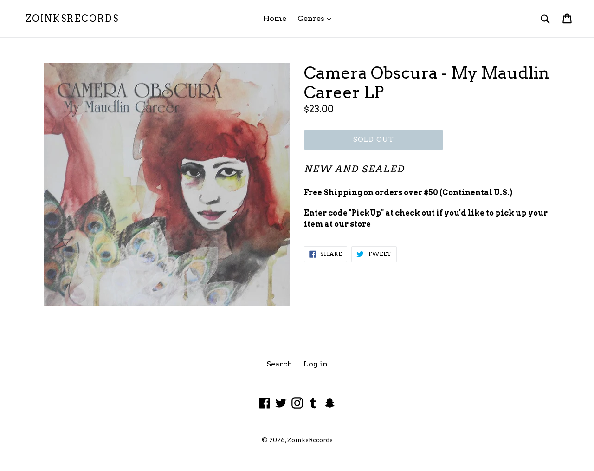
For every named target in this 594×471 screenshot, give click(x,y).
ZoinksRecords (72, 18)
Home (274, 18)
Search (279, 364)
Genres (316, 18)
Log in (315, 364)
